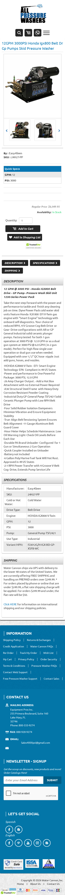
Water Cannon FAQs (41, 646)
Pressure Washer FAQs (44, 665)
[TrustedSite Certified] (33, 245)
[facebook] (9, 829)
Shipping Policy (12, 640)
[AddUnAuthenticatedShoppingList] (24, 237)
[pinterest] (18, 843)
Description (14, 263)
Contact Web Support (15, 672)
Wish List (48, 652)
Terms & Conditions (14, 665)
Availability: (44, 212)
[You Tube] (28, 843)
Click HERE (10, 604)
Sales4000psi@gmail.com (35, 742)
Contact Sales (51, 678)
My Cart (7, 659)
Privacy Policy (26, 659)
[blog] (18, 829)
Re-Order (8, 652)
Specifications (44, 263)
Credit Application (13, 646)
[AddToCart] (22, 228)
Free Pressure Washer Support (20, 678)
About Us (35, 883)
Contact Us (53, 883)
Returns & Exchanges (39, 640)
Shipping (11, 270)
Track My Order (28, 652)
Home (20, 883)
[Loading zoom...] (32, 82)
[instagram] (37, 843)
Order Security (48, 659)
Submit (52, 780)
